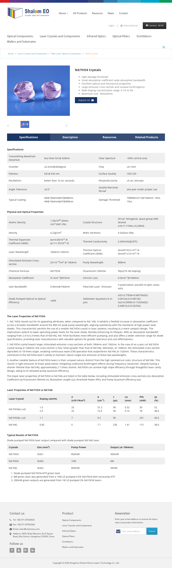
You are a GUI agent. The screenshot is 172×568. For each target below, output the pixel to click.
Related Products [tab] (146, 137)
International (130, 25)
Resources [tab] (109, 137)
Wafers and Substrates (21, 41)
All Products (80, 13)
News (111, 13)
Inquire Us (84, 100)
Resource (97, 13)
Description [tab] (70, 137)
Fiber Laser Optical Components (66, 53)
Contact (123, 13)
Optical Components (20, 36)
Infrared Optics (96, 36)
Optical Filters (121, 36)
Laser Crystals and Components (60, 36)
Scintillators (144, 36)
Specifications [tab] (28, 137)
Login (111, 25)
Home (11, 53)
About (63, 13)
